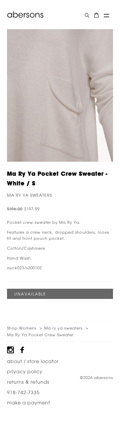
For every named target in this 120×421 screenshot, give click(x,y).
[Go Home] (25, 14)
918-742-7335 (23, 392)
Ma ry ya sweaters (29, 195)
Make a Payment (28, 403)
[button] (106, 15)
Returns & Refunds (28, 382)
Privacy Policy (25, 371)
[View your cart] (96, 15)
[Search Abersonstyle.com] (87, 15)
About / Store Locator (33, 361)
